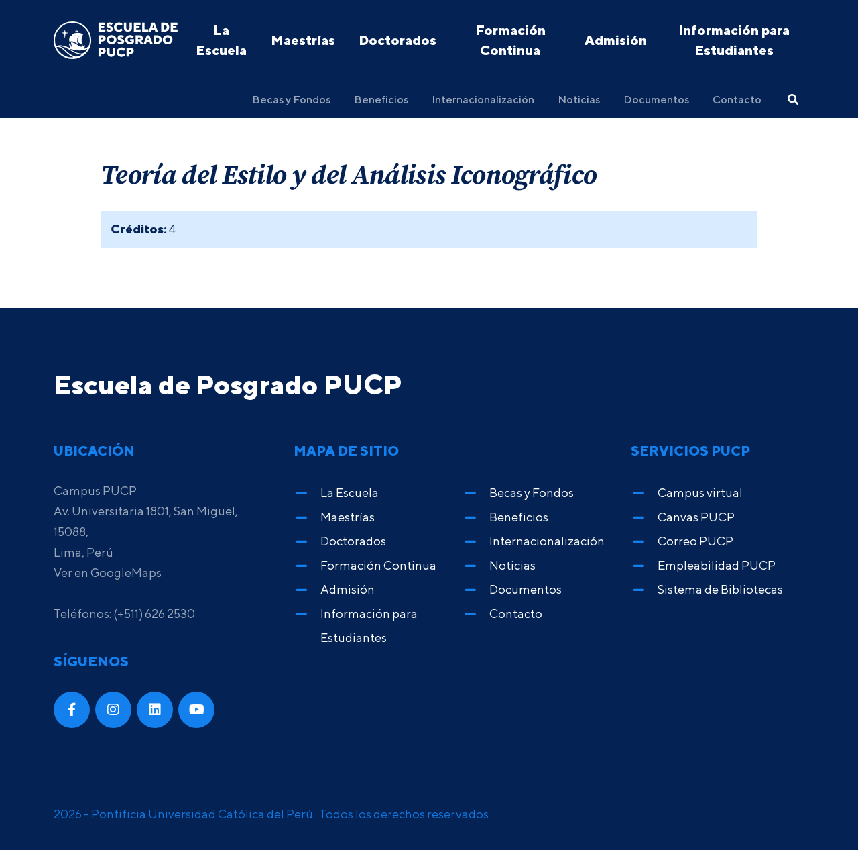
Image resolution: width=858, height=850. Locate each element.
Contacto (737, 99)
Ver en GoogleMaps (108, 573)
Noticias (579, 99)
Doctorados (397, 40)
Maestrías (303, 40)
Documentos (656, 99)
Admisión (616, 40)
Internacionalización (483, 99)
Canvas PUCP (696, 517)
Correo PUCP (695, 541)
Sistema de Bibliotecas (720, 589)
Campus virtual (700, 493)
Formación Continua (510, 39)
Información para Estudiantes (734, 39)
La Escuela (221, 39)
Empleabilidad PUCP (717, 565)
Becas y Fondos (291, 99)
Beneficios (381, 99)
